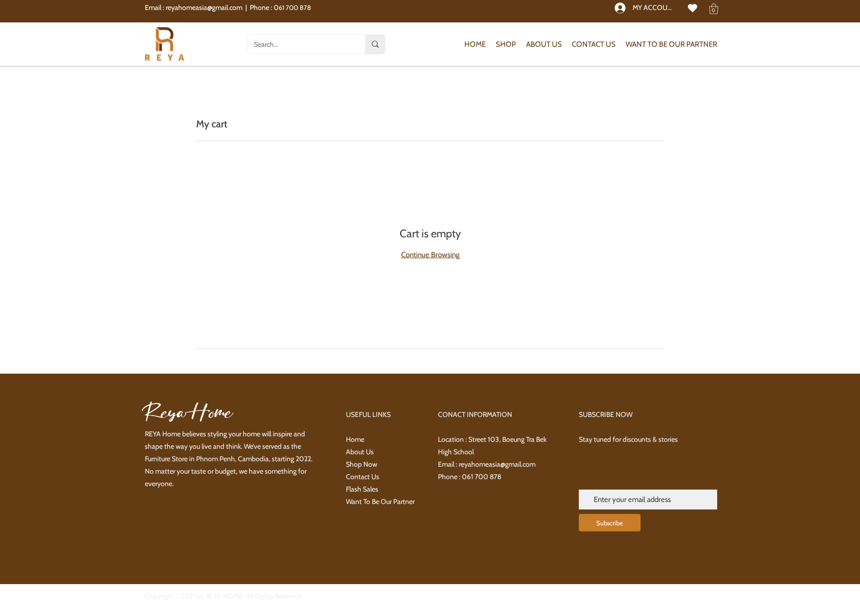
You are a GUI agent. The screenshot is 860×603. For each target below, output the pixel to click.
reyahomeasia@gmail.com (204, 7)
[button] (713, 8)
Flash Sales (362, 489)
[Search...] (375, 44)
